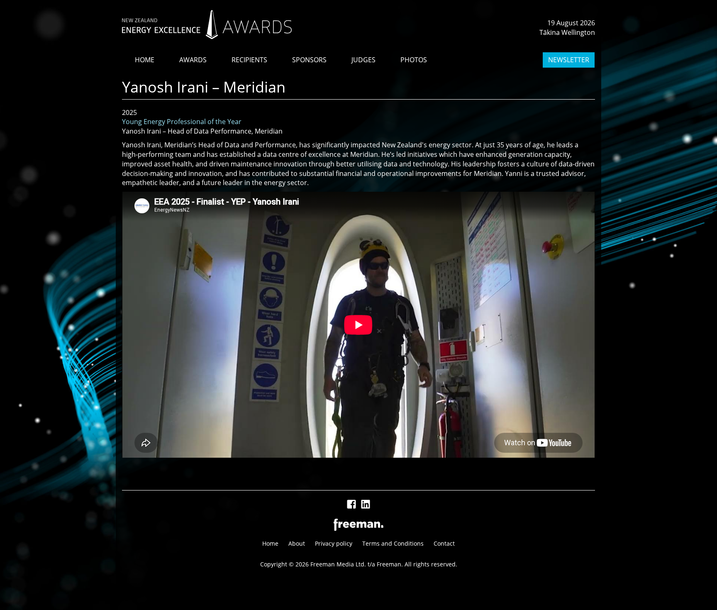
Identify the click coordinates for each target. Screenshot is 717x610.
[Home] (207, 24)
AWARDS (193, 59)
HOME (144, 59)
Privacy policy (333, 543)
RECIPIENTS (249, 59)
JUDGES (363, 59)
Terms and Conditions (393, 543)
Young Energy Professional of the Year (181, 121)
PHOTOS (413, 59)
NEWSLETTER (568, 59)
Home (270, 543)
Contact (444, 543)
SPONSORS (309, 59)
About (296, 543)
